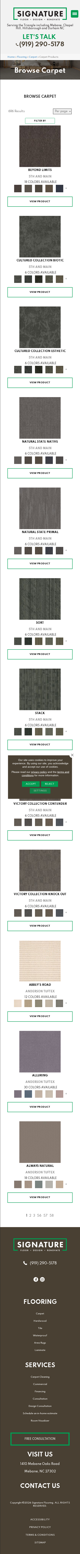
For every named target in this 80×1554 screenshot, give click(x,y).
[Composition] (49, 279)
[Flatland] (59, 188)
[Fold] (38, 641)
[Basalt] (38, 1093)
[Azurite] (28, 1093)
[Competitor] (38, 822)
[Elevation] (38, 188)
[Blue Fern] (38, 1184)
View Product (40, 201)
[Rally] (49, 822)
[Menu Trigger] (74, 14)
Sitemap (40, 1542)
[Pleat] (49, 641)
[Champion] (28, 822)
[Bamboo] (28, 1003)
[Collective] (38, 279)
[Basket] (28, 1184)
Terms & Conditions (40, 1535)
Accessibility (40, 1519)
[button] (40, 1439)
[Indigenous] (38, 460)
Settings (40, 791)
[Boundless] (38, 1003)
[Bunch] (28, 641)
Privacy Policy (40, 1527)
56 (39, 1215)
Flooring (22, 57)
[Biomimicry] (40, 236)
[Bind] (40, 598)
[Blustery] (49, 1184)
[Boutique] (59, 1184)
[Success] (59, 822)
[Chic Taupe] (49, 1003)
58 (51, 1215)
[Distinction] (59, 279)
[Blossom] (59, 1093)
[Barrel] (40, 1142)
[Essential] (28, 460)
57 (45, 1215)
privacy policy (39, 771)
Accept (31, 784)
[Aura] (40, 961)
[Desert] (28, 188)
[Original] (59, 460)
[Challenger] (18, 822)
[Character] (28, 279)
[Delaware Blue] (59, 1003)
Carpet (33, 57)
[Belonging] (40, 417)
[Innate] (49, 460)
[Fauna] (49, 188)
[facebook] (36, 1279)
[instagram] (42, 1279)
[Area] (40, 146)
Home (11, 57)
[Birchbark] (49, 1093)
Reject (49, 784)
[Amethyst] (40, 1051)
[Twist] (59, 641)
